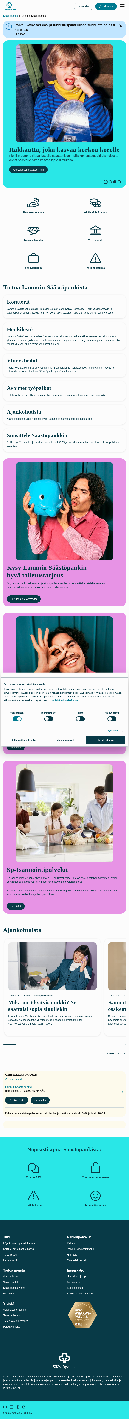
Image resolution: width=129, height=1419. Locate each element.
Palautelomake (11, 1326)
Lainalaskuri (10, 1260)
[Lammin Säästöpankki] (120, 1092)
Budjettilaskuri (75, 1288)
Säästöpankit (10, 16)
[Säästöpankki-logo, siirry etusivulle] (9, 6)
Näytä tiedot (112, 730)
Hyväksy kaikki (105, 740)
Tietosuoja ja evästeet (15, 1321)
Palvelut (71, 1243)
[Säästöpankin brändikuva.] (5, 1407)
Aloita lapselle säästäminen (26, 169)
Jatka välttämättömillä (24, 740)
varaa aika (40, 1100)
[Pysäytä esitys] (106, 182)
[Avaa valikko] (122, 6)
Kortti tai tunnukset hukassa (18, 1249)
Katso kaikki (114, 1053)
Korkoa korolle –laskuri (80, 1293)
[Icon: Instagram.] (18, 1407)
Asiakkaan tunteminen (15, 1309)
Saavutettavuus (11, 1315)
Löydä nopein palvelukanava (19, 1243)
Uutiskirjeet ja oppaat (79, 1276)
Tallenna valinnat (64, 740)
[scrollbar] (64, 1044)
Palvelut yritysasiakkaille (81, 1249)
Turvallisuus (10, 1254)
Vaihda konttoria (14, 1079)
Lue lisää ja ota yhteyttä (24, 599)
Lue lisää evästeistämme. (64, 700)
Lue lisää (19, 34)
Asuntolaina (73, 1282)
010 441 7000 (16, 1100)
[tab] (110, 181)
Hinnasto (72, 1254)
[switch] (48, 718)
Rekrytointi (9, 1293)
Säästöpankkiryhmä (14, 1288)
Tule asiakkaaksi (76, 1260)
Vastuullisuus (10, 1276)
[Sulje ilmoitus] (121, 26)
